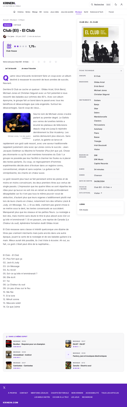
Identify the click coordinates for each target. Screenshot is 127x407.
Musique (78, 12)
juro (12, 36)
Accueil (6, 20)
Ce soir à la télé (60, 397)
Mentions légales (39, 393)
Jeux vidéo (54, 12)
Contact (24, 393)
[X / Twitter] (4, 387)
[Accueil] (14, 12)
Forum (111, 12)
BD (40, 12)
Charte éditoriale (60, 393)
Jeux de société (67, 12)
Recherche (87, 397)
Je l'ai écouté (10, 68)
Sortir (86, 12)
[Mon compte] (121, 4)
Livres (46, 12)
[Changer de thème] (115, 4)
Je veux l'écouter (28, 68)
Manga (34, 12)
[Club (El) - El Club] (100, 44)
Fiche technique (86, 70)
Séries (27, 12)
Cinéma (20, 12)
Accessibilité (92, 393)
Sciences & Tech (96, 12)
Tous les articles (110, 393)
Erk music (83, 210)
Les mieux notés (42, 397)
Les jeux (75, 397)
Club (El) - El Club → (103, 187)
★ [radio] (33, 62)
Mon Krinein (77, 393)
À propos (12, 393)
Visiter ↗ (98, 193)
